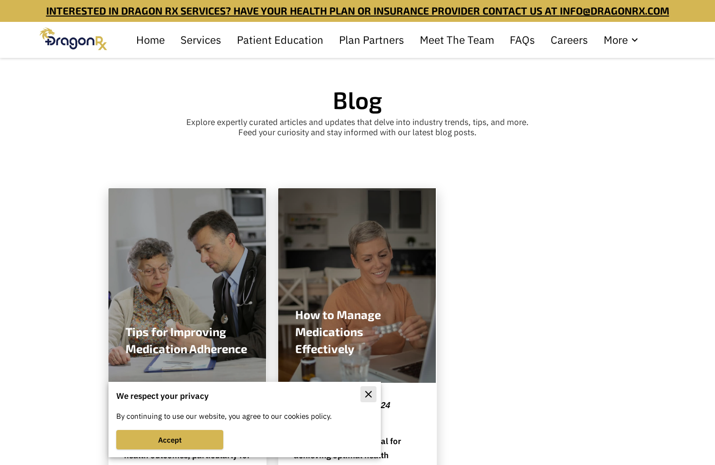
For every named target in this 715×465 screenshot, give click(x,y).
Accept (170, 440)
